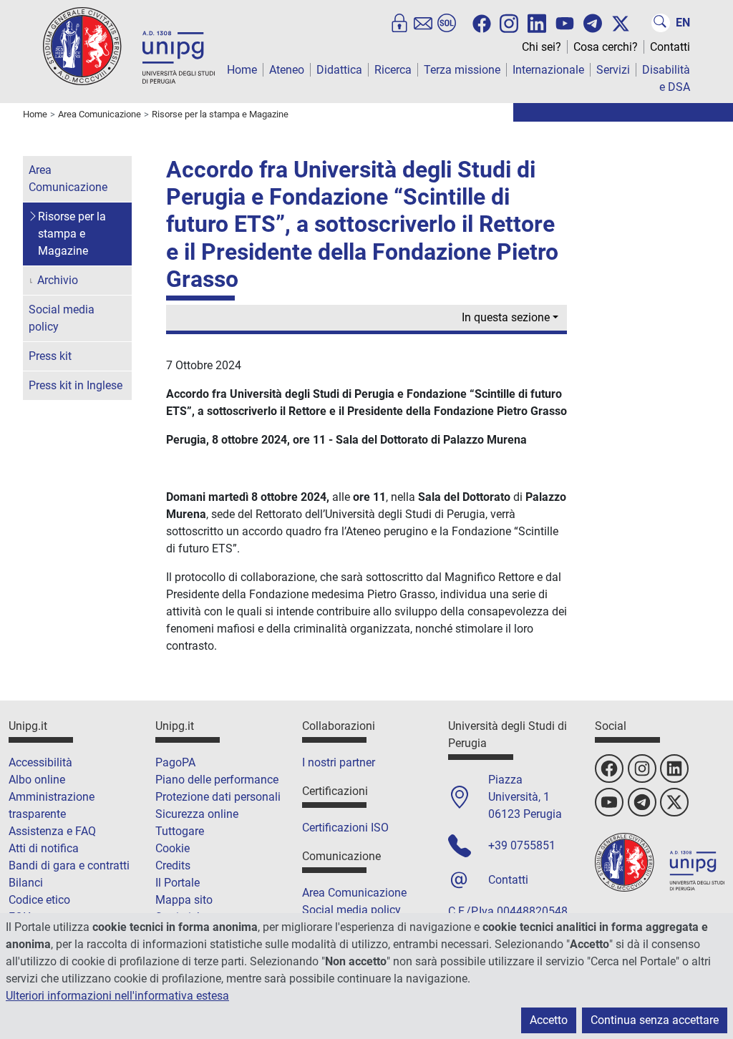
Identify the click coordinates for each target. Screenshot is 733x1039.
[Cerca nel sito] (660, 23)
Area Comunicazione (68, 178)
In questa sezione (506, 317)
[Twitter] (620, 23)
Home (242, 70)
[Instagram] (509, 22)
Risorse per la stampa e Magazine (72, 234)
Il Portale (177, 882)
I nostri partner (338, 762)
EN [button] (683, 22)
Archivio (57, 280)
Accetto (549, 1020)
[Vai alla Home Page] (129, 45)
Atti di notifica (44, 848)
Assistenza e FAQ (52, 831)
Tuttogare (179, 831)
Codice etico (39, 900)
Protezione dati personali (218, 797)
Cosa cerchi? (605, 47)
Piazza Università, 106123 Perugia (525, 797)
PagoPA (175, 762)
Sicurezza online (196, 814)
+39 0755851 (521, 845)
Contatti (670, 47)
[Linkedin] (537, 22)
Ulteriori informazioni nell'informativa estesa (117, 996)
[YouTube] (564, 23)
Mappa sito (184, 900)
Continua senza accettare (655, 1020)
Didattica (339, 70)
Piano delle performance (216, 779)
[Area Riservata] (399, 23)
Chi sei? (541, 47)
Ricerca (393, 70)
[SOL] (446, 23)
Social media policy (61, 318)
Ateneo (286, 70)
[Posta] (423, 23)
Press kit (50, 356)
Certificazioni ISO (345, 827)
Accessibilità (40, 762)
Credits (172, 865)
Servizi (613, 70)
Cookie (172, 848)
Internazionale (548, 70)
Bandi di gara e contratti (69, 865)
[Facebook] (481, 23)
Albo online (37, 779)
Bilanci (26, 882)
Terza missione (462, 70)
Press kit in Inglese (75, 385)
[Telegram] (592, 23)
